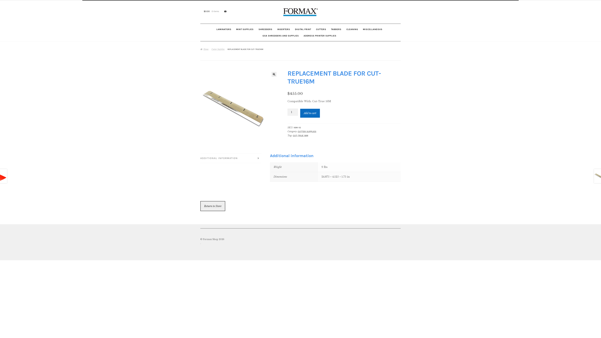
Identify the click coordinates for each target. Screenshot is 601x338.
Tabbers (336, 29)
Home (205, 49)
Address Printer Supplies (320, 35)
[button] (274, 74)
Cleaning (352, 29)
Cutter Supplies (218, 49)
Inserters (283, 29)
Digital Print (303, 29)
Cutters (321, 29)
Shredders (265, 29)
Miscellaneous (372, 29)
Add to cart (310, 113)
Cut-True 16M (300, 135)
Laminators (223, 29)
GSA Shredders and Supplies (280, 35)
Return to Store (212, 206)
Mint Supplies (245, 29)
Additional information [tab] (219, 158)
